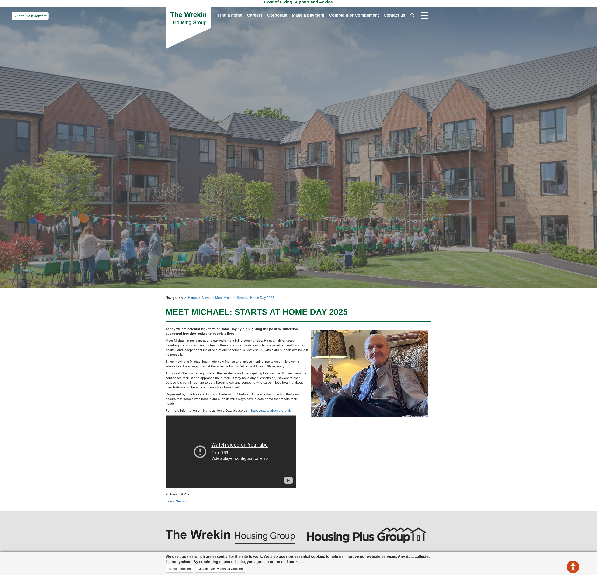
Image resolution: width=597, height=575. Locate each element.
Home (192, 298)
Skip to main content (30, 16)
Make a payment (308, 15)
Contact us (394, 15)
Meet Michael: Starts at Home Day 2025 (244, 298)
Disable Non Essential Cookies (220, 569)
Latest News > (176, 501)
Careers (255, 15)
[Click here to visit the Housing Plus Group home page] (366, 535)
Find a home (230, 15)
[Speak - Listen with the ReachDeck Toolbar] (573, 567)
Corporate (277, 15)
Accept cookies (180, 569)
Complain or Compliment (354, 15)
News (206, 298)
